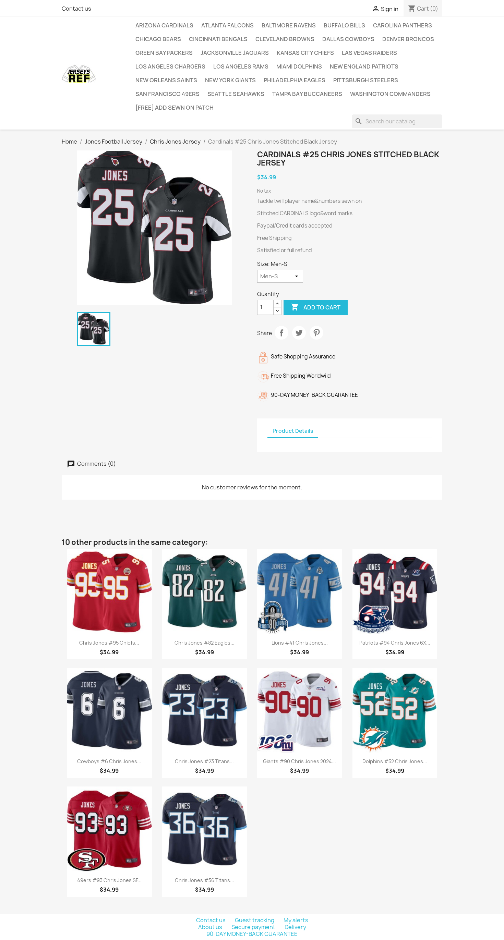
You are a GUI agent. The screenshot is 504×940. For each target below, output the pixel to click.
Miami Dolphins (299, 66)
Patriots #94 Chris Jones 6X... (394, 642)
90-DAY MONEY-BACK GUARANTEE (252, 934)
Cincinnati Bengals (218, 39)
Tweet (299, 333)
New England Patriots (364, 66)
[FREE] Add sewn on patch (174, 107)
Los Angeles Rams (240, 66)
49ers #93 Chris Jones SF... (109, 880)
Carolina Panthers (402, 25)
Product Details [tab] (293, 431)
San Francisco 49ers (167, 94)
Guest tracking (255, 920)
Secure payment (253, 927)
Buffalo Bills (344, 25)
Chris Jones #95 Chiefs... (109, 642)
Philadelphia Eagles (294, 80)
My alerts (296, 920)
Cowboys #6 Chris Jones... (109, 761)
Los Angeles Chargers (170, 66)
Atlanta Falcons (227, 25)
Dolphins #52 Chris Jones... (394, 761)
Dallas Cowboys (348, 39)
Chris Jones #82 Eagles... (205, 642)
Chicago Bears (158, 39)
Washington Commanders (390, 94)
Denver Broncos (408, 39)
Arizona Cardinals (164, 25)
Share (281, 333)
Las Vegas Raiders (369, 53)
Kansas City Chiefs (305, 53)
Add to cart (315, 307)
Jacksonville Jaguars (235, 53)
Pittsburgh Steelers (365, 80)
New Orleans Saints (166, 80)
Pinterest (316, 333)
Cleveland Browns (284, 39)
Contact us (76, 8)
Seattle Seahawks (235, 94)
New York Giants (230, 80)
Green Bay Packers (164, 53)
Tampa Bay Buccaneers (307, 94)
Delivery (295, 927)
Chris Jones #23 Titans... (204, 761)
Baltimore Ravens (289, 25)
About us (210, 927)
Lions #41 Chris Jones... (300, 642)
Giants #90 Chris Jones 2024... (299, 761)
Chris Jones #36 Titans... (204, 880)
